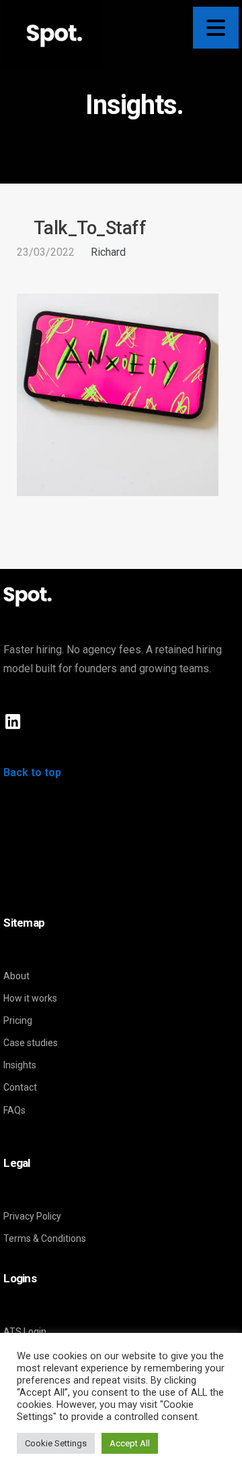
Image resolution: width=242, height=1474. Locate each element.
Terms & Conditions (44, 1238)
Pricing (17, 1020)
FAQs (14, 1110)
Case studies (30, 1042)
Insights (19, 1065)
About (16, 976)
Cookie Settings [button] (56, 1443)
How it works (30, 998)
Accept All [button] (130, 1443)
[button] (216, 28)
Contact (20, 1087)
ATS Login (24, 1331)
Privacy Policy (32, 1216)
